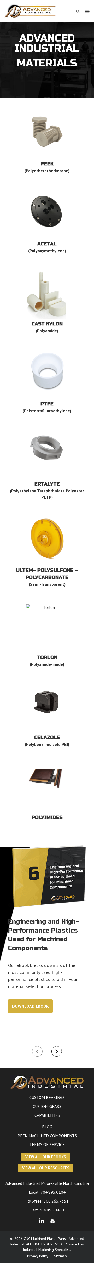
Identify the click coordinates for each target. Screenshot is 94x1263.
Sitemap (60, 1256)
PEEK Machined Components (47, 1135)
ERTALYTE (47, 484)
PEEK (47, 164)
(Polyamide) (47, 330)
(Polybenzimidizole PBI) (47, 744)
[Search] (78, 11)
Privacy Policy (37, 1256)
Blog (47, 1126)
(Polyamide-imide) (47, 664)
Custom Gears (47, 1106)
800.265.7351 (56, 1201)
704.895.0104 (53, 1192)
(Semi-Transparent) (47, 584)
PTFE (47, 404)
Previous (37, 1051)
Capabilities (47, 1115)
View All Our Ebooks (45, 1156)
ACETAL (47, 244)
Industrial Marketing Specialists (47, 1249)
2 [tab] (51, 1043)
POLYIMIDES (47, 817)
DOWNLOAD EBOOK (30, 1006)
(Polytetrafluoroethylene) (47, 410)
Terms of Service (47, 1144)
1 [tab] (43, 1043)
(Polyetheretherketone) (47, 170)
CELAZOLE (47, 737)
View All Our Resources (45, 1167)
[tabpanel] (47, 936)
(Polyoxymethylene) (47, 250)
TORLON (47, 657)
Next (56, 1051)
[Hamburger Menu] (87, 11)
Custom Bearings (47, 1097)
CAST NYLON (47, 324)
